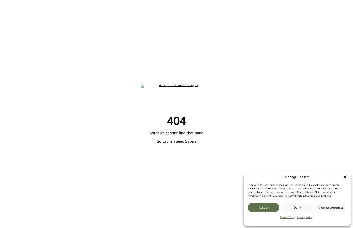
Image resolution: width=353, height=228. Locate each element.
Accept (263, 207)
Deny (297, 207)
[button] (345, 177)
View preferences (331, 207)
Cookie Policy (287, 217)
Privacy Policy (304, 217)
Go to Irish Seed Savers (176, 141)
